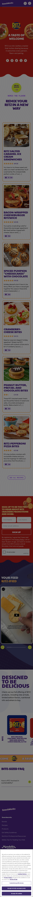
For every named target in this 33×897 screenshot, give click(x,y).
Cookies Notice (22, 874)
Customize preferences (17, 883)
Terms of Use (13, 879)
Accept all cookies (16, 893)
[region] (16, 873)
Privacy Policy (8, 877)
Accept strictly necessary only (17, 888)
